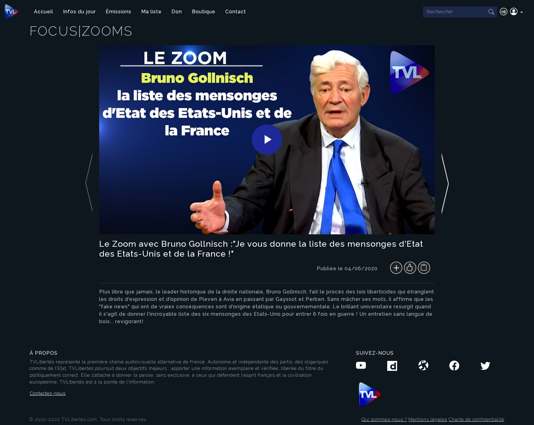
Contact (235, 12)
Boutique (203, 12)
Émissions (118, 12)
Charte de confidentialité (476, 419)
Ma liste (151, 12)
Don (177, 12)
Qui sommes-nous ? (384, 419)
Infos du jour (79, 12)
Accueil (43, 12)
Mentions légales (428, 419)
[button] (516, 12)
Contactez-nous (48, 393)
